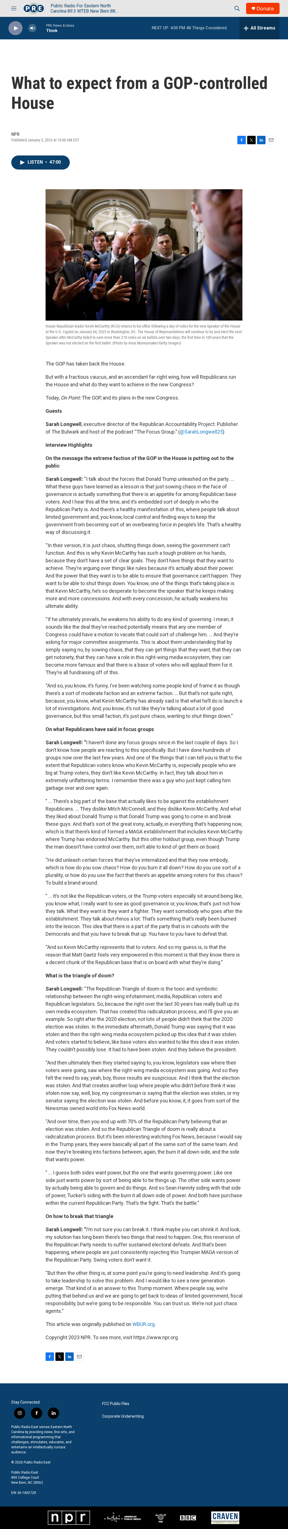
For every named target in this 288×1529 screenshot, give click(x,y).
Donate (265, 9)
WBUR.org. (144, 1324)
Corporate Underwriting (123, 1416)
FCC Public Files (115, 1404)
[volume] (32, 28)
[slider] (41, 28)
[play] (15, 28)
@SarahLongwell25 (201, 432)
